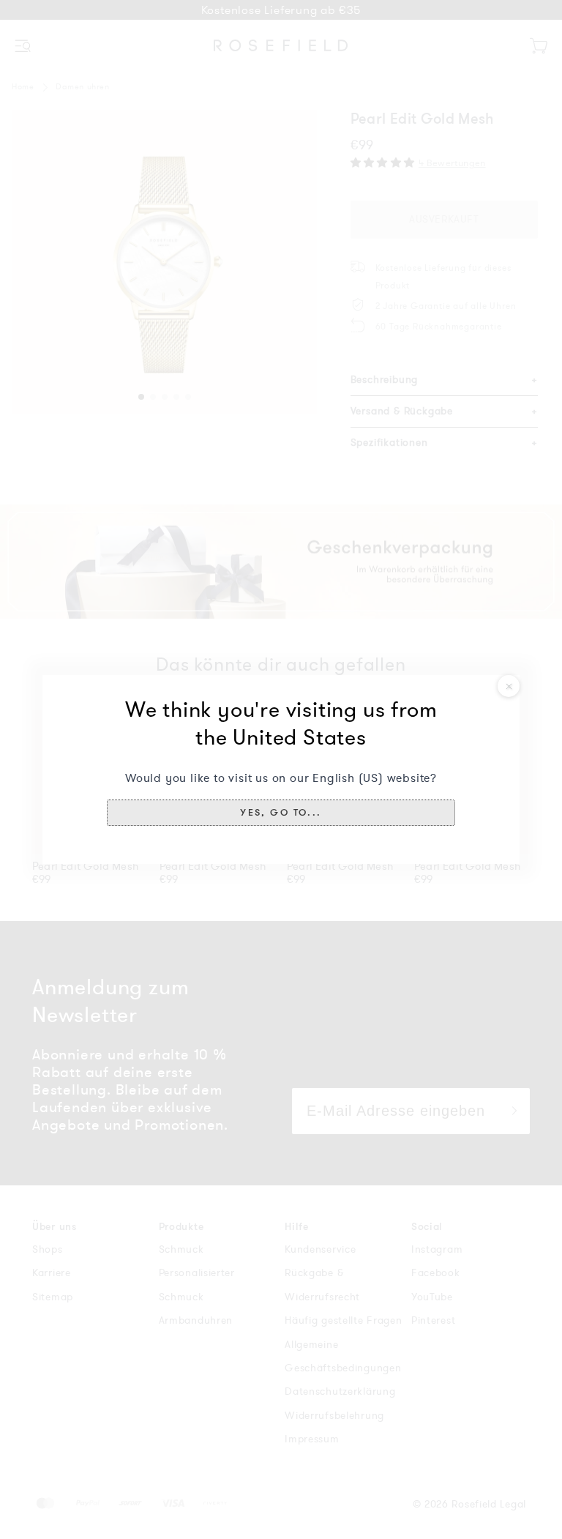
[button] (281, 812)
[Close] (509, 686)
